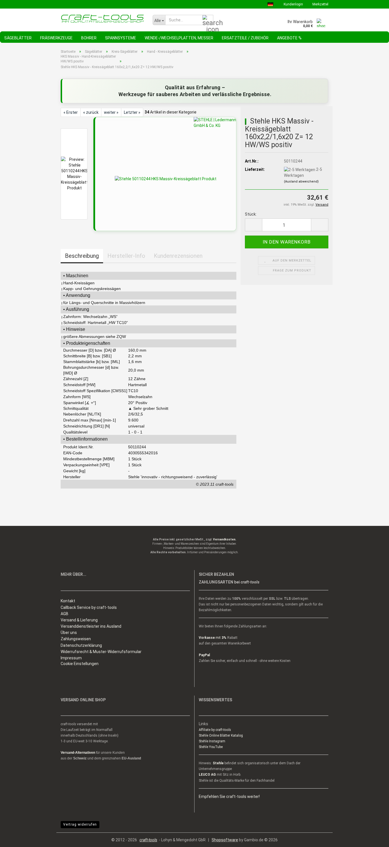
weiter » (111, 112)
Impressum (71, 658)
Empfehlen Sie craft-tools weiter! (229, 796)
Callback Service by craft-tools (89, 607)
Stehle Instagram (212, 741)
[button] (253, 224)
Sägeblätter (18, 38)
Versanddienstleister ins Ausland (91, 626)
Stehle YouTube (211, 747)
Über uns (69, 632)
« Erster (71, 112)
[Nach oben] (373, 838)
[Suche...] (207, 20)
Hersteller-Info (126, 255)
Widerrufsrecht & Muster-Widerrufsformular (101, 651)
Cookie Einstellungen (80, 663)
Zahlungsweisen (76, 639)
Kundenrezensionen (178, 255)
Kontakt (68, 601)
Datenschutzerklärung (81, 645)
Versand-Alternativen (78, 753)
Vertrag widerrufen (80, 824)
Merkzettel (320, 4)
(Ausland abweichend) (301, 181)
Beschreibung (82, 255)
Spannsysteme (120, 38)
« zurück (91, 112)
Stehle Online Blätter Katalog (221, 735)
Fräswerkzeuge (56, 38)
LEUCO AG (207, 775)
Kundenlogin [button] (293, 4)
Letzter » (132, 112)
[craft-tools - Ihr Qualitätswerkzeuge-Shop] (102, 19)
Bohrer (89, 38)
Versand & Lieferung (79, 620)
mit (212, 638)
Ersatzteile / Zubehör (245, 38)
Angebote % (289, 38)
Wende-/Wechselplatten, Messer (179, 38)
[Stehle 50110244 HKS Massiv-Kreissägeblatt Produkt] (165, 178)
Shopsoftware (225, 840)
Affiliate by (215, 730)
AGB (64, 613)
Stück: (251, 214)
